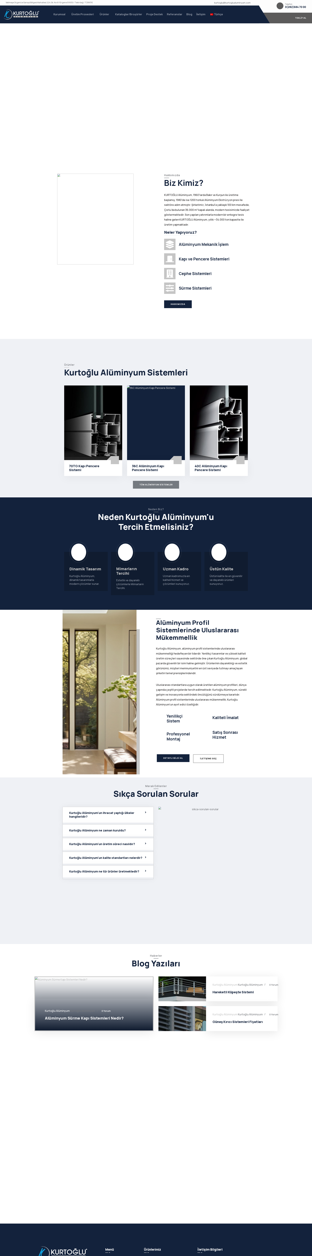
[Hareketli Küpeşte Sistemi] (182, 988)
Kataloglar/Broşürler (128, 14)
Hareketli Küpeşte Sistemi (233, 992)
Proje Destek (154, 14)
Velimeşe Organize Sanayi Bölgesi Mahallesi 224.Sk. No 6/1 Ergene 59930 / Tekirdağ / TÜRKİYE (49, 2)
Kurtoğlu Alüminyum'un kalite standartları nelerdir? (105, 858)
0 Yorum (106, 1010)
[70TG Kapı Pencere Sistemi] (93, 422)
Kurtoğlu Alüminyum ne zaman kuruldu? (97, 830)
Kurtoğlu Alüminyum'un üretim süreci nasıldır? (102, 844)
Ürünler (104, 14)
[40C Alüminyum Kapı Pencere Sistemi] (219, 422)
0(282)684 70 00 (295, 7)
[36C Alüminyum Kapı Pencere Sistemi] (156, 422)
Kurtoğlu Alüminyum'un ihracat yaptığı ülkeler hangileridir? (101, 814)
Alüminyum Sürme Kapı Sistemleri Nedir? (84, 1018)
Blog (189, 14)
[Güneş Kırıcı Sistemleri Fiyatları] (182, 1018)
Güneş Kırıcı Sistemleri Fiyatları (238, 1022)
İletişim (200, 14)
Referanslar (174, 14)
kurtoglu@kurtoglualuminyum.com (232, 2)
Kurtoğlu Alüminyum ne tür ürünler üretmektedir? (104, 871)
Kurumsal (59, 14)
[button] (108, 815)
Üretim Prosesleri (82, 14)
